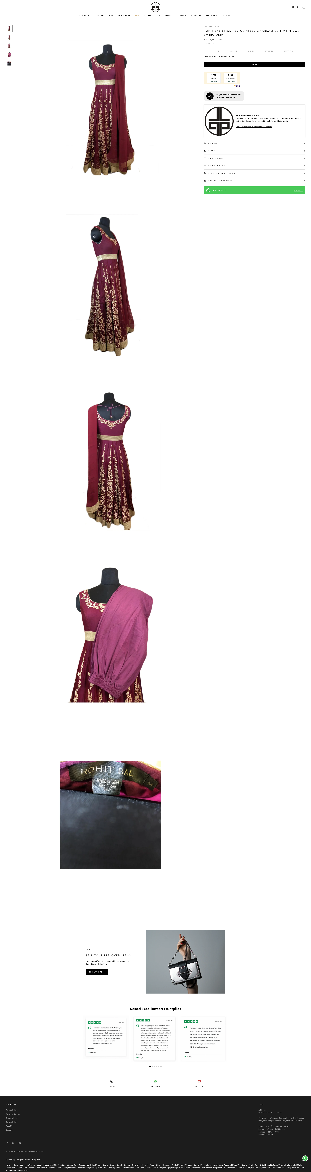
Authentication (152, 15)
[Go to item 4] (9, 54)
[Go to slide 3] (154, 1066)
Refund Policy (11, 1122)
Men (111, 15)
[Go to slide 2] (152, 1066)
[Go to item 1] (9, 28)
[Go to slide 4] (156, 1066)
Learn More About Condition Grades (219, 56)
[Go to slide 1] (150, 1066)
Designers (170, 15)
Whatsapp (155, 1087)
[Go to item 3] (9, 46)
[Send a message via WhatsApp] (305, 1158)
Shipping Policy (12, 1118)
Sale (137, 15)
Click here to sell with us (226, 97)
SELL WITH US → (97, 972)
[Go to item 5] (9, 63)
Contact (228, 15)
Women (100, 15)
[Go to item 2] (9, 37)
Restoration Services (190, 15)
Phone (112, 1087)
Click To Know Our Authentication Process (254, 126)
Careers (9, 1130)
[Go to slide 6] (161, 1066)
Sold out (254, 64)
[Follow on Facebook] (7, 1143)
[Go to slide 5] (158, 1066)
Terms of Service (13, 1114)
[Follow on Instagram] (13, 1143)
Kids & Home (124, 15)
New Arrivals (86, 15)
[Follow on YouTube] (19, 1143)
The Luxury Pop (211, 26)
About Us (9, 1126)
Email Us (199, 1087)
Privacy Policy (11, 1110)
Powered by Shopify (37, 1151)
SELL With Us (212, 15)
